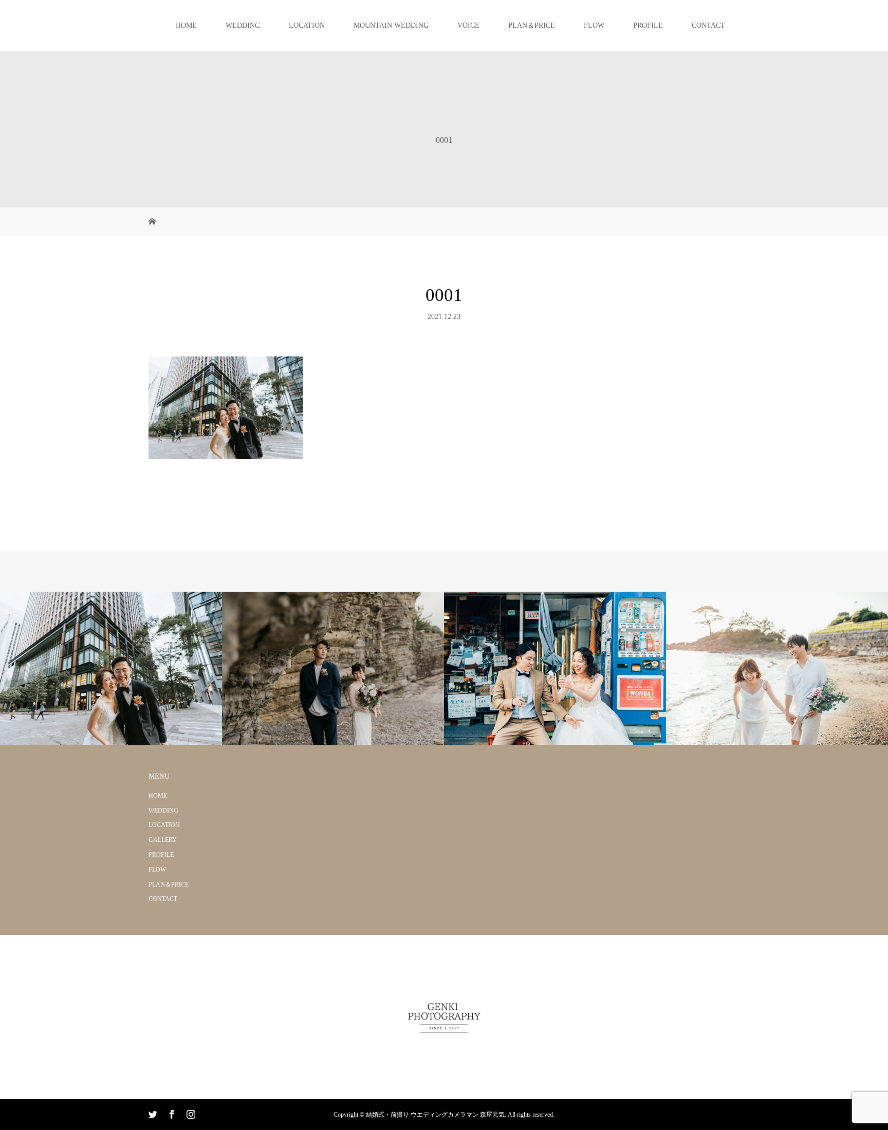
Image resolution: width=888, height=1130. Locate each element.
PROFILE (648, 25)
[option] (111, 668)
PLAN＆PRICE (531, 25)
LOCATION (307, 25)
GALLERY (163, 839)
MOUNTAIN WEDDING (391, 25)
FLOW (594, 25)
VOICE (468, 25)
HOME (186, 25)
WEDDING (243, 25)
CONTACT (708, 25)
